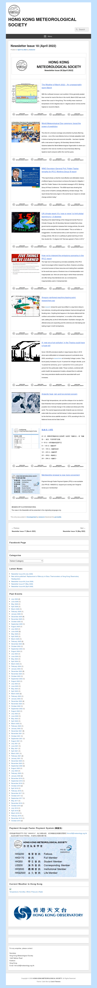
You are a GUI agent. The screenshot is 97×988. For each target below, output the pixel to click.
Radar (41, 892)
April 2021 (14, 751)
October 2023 (15, 676)
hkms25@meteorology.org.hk (77, 833)
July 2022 (14, 713)
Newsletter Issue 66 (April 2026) (22, 586)
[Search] (76, 29)
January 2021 (15, 758)
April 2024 (14, 661)
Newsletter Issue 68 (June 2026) (22, 581)
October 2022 (15, 706)
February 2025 (16, 641)
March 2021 (15, 753)
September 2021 (16, 738)
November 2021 (16, 733)
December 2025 (16, 616)
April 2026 (14, 606)
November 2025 (16, 619)
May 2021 (14, 748)
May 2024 (14, 659)
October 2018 (15, 786)
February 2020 (16, 773)
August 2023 (15, 681)
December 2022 (16, 701)
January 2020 (15, 776)
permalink (58, 517)
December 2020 (16, 761)
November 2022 (16, 703)
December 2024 (16, 644)
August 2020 (15, 768)
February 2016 (16, 816)
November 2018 (16, 783)
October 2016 (15, 805)
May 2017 (14, 801)
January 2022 (15, 728)
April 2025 (14, 636)
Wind (28, 892)
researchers (58, 358)
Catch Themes (55, 981)
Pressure (34, 892)
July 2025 (14, 629)
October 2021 (15, 736)
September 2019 (16, 781)
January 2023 (15, 699)
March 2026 (15, 609)
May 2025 (14, 634)
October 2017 (15, 796)
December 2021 (16, 731)
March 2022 (15, 723)
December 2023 (16, 671)
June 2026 (14, 601)
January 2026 (15, 614)
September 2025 (16, 624)
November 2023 (16, 674)
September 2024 (16, 649)
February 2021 (16, 756)
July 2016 (14, 808)
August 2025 (15, 626)
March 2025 (15, 639)
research (48, 307)
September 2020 (16, 766)
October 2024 (15, 646)
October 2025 (15, 621)
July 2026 (14, 599)
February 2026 (16, 611)
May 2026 (14, 604)
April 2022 (14, 721)
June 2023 (14, 686)
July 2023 (14, 683)
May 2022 (14, 718)
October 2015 (15, 820)
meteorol (32, 50)
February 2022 (16, 726)
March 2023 (15, 693)
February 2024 (16, 666)
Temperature (13, 892)
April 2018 (14, 788)
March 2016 (15, 813)
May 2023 (14, 688)
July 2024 (14, 654)
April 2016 (14, 810)
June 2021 (14, 746)
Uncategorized (31, 517)
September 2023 (16, 679)
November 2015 (16, 818)
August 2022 (15, 711)
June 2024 (14, 656)
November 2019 (16, 778)
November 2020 (16, 763)
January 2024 (15, 669)
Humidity (22, 892)
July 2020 (14, 771)
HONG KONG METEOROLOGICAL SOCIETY (42, 22)
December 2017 (16, 793)
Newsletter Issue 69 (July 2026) (22, 574)
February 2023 (16, 696)
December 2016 (16, 803)
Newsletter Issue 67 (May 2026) (22, 584)
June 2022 (14, 716)
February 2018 (16, 791)
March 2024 (15, 664)
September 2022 (16, 708)
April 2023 (14, 691)
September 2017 (16, 798)
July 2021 (14, 743)
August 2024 (15, 651)
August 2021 (15, 741)
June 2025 (14, 631)
